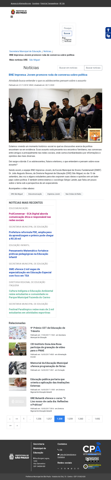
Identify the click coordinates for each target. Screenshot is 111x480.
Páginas (68, 39)
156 (60, 450)
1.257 (49, 419)
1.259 (70, 419)
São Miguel (34, 60)
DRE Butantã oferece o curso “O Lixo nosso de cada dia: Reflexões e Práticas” (49, 401)
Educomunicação (35, 194)
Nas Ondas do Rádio (73, 194)
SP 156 (62, 3)
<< (17, 419)
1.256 (38, 419)
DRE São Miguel (17, 194)
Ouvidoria (35, 3)
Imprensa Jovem (53, 194)
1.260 (80, 419)
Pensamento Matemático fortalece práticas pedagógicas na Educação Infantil (28, 254)
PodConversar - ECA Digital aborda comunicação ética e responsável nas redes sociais (30, 217)
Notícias (68, 41)
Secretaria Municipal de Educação (25, 51)
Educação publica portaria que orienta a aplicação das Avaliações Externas (49, 382)
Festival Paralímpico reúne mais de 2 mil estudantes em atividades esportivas (31, 311)
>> (10, 425)
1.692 (97, 419)
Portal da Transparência (49, 3)
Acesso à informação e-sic (21, 3)
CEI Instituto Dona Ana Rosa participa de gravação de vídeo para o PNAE (47, 347)
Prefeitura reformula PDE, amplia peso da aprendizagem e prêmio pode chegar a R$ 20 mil (31, 235)
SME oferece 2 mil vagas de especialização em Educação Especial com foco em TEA (30, 272)
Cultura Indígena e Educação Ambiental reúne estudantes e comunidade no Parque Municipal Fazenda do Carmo (31, 294)
